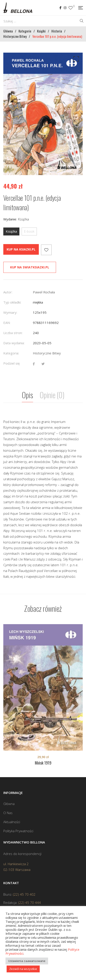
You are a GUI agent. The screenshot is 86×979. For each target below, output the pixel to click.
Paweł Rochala (44, 292)
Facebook (61, 7)
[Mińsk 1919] (43, 687)
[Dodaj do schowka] (46, 250)
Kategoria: (11, 353)
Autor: (7, 292)
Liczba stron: (12, 333)
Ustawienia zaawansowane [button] (26, 961)
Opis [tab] (27, 394)
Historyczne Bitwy (47, 353)
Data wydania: (13, 343)
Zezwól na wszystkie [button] (23, 969)
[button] (75, 60)
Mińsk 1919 (43, 763)
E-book (29, 231)
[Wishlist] (71, 8)
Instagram (65, 7)
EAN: (6, 322)
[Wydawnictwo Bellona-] (17, 7)
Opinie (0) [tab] (52, 394)
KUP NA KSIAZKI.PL (21, 249)
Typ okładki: (12, 302)
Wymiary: (10, 312)
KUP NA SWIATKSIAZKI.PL (29, 267)
